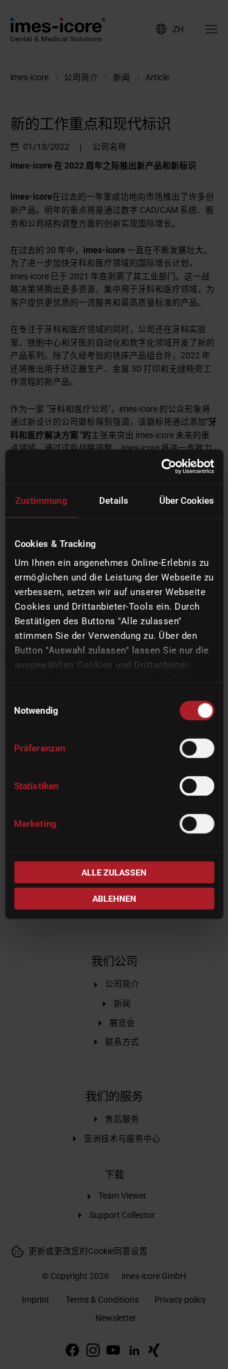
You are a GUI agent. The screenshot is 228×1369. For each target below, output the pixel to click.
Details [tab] (113, 500)
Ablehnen (114, 899)
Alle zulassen (114, 872)
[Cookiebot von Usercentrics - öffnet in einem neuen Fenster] (162, 467)
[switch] (196, 748)
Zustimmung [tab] (41, 500)
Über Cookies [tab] (186, 500)
